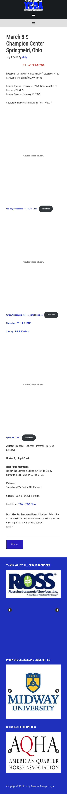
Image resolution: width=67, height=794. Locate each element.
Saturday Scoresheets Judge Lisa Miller (21, 209)
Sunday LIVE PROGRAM (17, 331)
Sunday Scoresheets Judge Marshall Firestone (24, 315)
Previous (10, 610)
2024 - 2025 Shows (28, 504)
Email (9, 526)
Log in (51, 786)
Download (46, 209)
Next (57, 610)
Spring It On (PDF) (13, 438)
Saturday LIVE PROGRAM (18, 323)
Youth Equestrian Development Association (33, 5)
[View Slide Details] (33, 584)
